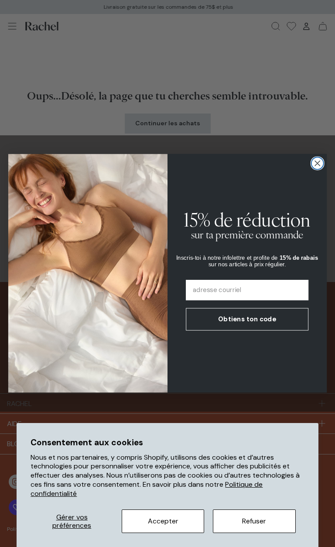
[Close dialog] (317, 163)
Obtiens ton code (247, 319)
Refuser (254, 521)
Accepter (163, 521)
